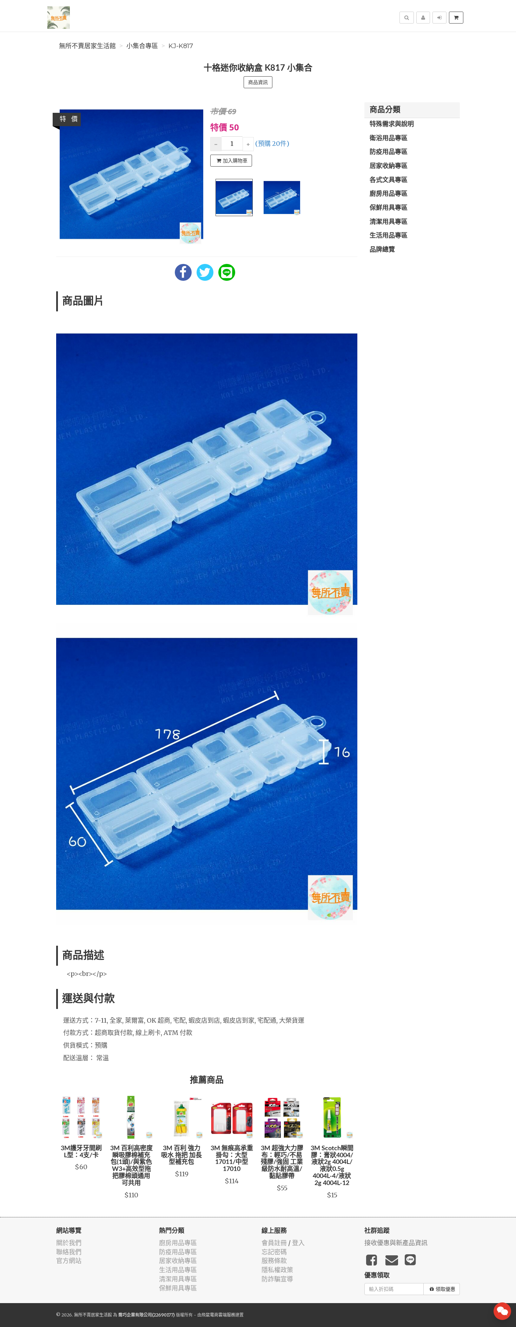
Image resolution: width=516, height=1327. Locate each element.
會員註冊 (274, 1243)
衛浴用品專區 (389, 138)
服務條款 (274, 1261)
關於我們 (68, 1243)
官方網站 (68, 1261)
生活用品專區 (389, 236)
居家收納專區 (389, 166)
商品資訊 (258, 82)
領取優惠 (445, 1289)
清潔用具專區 (389, 222)
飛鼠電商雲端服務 (218, 1315)
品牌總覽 (382, 250)
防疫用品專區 (389, 152)
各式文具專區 (389, 180)
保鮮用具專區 (389, 208)
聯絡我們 (68, 1252)
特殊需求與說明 (392, 124)
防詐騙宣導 (277, 1279)
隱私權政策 (277, 1270)
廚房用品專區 (389, 194)
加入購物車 (235, 160)
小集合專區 (142, 46)
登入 (298, 1243)
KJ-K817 (180, 46)
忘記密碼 (274, 1252)
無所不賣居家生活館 (87, 46)
